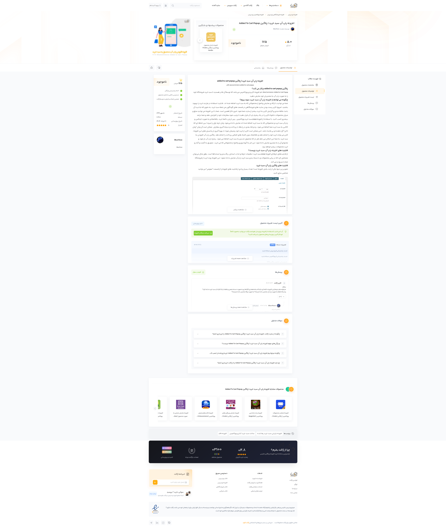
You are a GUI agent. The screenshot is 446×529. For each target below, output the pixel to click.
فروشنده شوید (257, 478)
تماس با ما (293, 493)
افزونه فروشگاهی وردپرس (275, 15)
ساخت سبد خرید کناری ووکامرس (242, 433)
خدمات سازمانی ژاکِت (255, 487)
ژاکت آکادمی (247, 5)
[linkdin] (157, 522)
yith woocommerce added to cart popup (240, 85)
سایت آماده (216, 5)
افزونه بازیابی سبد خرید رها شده (269, 433)
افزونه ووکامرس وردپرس (256, 15)
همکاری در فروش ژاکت (254, 482)
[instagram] (163, 522)
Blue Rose (178, 140)
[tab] (288, 68)
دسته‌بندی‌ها (274, 5)
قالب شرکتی (223, 491)
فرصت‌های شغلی (256, 491)
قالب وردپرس (222, 478)
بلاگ (257, 5)
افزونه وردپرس (292, 15)
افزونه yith (223, 433)
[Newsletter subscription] (155, 482)
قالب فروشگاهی (221, 487)
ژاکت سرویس (231, 5)
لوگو (295, 484)
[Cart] (166, 5)
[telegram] (169, 522)
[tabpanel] (240, 224)
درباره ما (294, 488)
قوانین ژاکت (293, 480)
